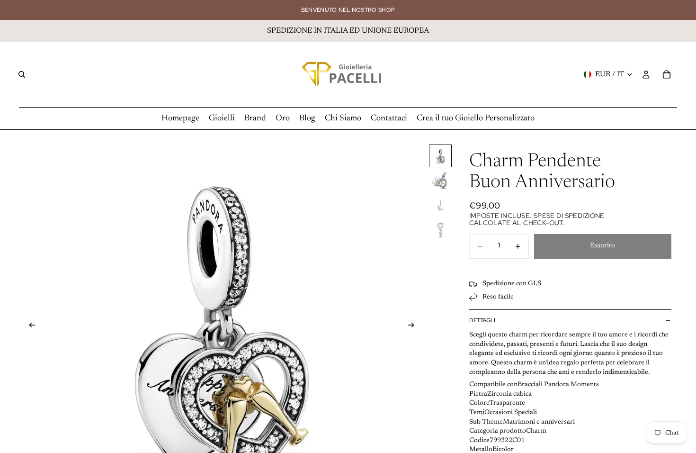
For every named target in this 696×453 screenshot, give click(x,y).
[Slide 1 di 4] (440, 155)
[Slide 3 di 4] (440, 205)
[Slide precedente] (29, 326)
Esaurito (602, 246)
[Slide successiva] (414, 326)
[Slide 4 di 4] (440, 229)
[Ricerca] (21, 74)
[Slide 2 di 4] (440, 180)
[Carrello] (666, 74)
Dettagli (482, 320)
